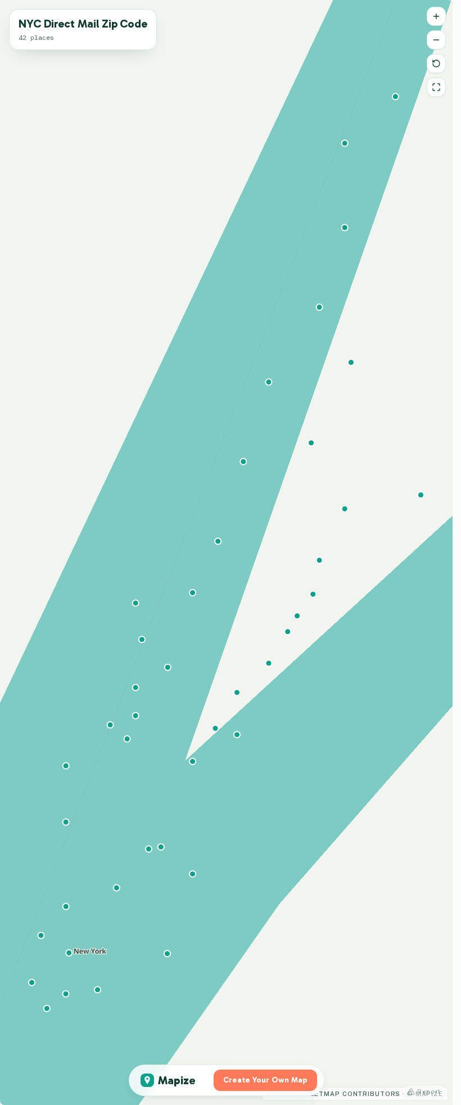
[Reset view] (436, 63)
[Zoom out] (436, 39)
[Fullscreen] (436, 87)
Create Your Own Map (265, 1080)
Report (429, 1091)
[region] (226, 552)
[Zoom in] (436, 16)
